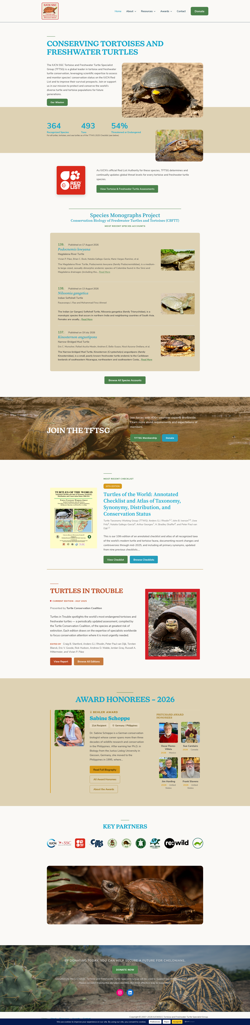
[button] (134, 11)
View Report (61, 661)
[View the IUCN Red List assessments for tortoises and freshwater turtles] (71, 180)
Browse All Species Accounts (125, 380)
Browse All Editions (89, 661)
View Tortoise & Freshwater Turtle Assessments (127, 188)
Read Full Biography (104, 769)
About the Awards (103, 789)
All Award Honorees (104, 779)
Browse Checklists (143, 559)
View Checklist (115, 559)
